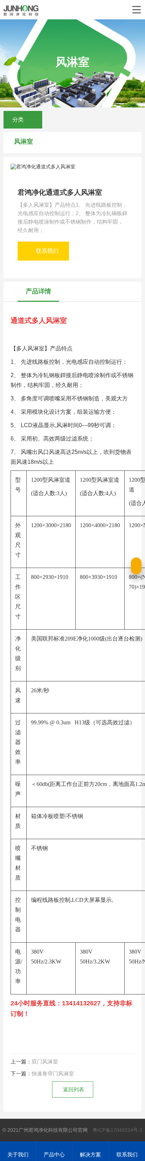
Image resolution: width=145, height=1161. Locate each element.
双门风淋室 (45, 1062)
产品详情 (38, 291)
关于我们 (18, 1154)
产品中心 (54, 1154)
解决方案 (90, 1154)
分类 (18, 120)
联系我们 (47, 251)
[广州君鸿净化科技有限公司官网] (21, 10)
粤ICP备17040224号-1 (118, 1130)
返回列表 (73, 1089)
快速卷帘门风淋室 (53, 1073)
